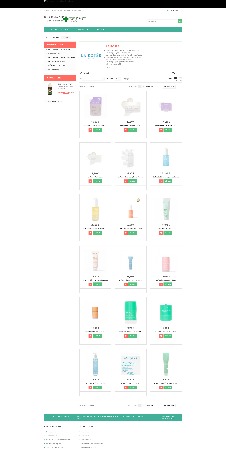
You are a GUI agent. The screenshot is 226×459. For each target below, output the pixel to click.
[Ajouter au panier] (90, 130)
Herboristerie (67, 29)
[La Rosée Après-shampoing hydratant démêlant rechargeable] (130, 106)
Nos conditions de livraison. (59, 50)
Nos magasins (53, 69)
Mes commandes (87, 432)
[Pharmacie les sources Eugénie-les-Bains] (113, 4)
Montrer (110, 79)
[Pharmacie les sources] (66, 19)
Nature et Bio (84, 29)
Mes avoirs (85, 436)
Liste (180, 80)
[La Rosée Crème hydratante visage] (95, 261)
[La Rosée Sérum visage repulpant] (95, 209)
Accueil (54, 29)
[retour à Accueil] (46, 37)
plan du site (56, 10)
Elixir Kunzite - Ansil (65, 84)
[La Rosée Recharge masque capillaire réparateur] (166, 106)
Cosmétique (99, 29)
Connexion (66, 10)
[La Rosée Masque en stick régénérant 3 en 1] (166, 261)
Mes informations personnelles (92, 443)
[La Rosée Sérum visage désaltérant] (166, 158)
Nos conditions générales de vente (61, 58)
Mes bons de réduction (89, 447)
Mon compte (87, 426)
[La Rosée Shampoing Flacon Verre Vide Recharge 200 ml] (130, 158)
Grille (176, 80)
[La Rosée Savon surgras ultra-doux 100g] (130, 364)
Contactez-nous (51, 436)
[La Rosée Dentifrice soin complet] (166, 364)
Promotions (53, 77)
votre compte (77, 10)
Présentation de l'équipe (57, 65)
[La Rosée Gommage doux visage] (130, 261)
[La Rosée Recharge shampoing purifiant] (95, 106)
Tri (80, 79)
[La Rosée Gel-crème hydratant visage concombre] (166, 209)
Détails (108, 67)
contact (47, 10)
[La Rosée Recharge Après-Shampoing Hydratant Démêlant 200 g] (95, 158)
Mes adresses (86, 440)
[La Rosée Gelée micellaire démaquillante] (95, 364)
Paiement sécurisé (54, 54)
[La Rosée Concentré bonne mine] (130, 209)
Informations (54, 44)
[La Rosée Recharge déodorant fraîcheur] (166, 312)
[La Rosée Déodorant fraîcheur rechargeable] (130, 312)
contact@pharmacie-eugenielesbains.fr (168, 417)
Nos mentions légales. (56, 61)
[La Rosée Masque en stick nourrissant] (95, 312)
